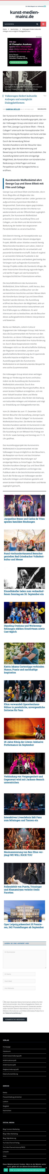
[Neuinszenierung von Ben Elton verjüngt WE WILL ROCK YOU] (24, 839)
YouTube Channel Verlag (11, 1143)
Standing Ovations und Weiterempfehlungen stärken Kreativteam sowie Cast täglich (24, 628)
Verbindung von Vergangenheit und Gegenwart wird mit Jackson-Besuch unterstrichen (24, 779)
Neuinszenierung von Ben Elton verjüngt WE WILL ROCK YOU (23, 853)
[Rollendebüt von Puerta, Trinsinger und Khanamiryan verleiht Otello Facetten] (24, 873)
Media (5, 1093)
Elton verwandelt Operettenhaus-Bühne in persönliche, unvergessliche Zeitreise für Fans (24, 707)
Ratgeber (6, 1106)
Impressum (7, 1051)
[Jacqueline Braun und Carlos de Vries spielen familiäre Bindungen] (24, 505)
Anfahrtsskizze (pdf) (9, 1060)
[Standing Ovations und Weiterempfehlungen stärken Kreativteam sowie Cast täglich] (24, 613)
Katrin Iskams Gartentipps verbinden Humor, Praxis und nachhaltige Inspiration (24, 669)
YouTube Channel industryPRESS (14, 1147)
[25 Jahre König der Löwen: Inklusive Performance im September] (24, 729)
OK (6, 1170)
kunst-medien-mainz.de (24, 14)
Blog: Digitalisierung (9, 1138)
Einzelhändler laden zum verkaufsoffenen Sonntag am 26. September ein (24, 593)
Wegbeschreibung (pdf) (11, 1069)
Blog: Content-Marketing (11, 1129)
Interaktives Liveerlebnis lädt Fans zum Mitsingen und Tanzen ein (23, 819)
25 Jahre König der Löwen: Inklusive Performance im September (23, 743)
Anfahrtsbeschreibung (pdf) (12, 1056)
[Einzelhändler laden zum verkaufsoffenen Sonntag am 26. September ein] (24, 578)
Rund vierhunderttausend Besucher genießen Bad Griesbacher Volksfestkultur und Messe (24, 556)
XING (4, 1156)
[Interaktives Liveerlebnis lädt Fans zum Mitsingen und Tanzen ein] (24, 804)
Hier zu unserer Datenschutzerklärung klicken (27, 1170)
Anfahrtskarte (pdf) (9, 1065)
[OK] (46, 1168)
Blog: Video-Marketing (10, 1134)
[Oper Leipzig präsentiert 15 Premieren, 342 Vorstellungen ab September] (24, 911)
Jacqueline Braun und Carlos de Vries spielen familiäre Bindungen (24, 520)
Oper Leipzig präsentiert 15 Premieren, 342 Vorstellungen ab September (24, 926)
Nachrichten (42, 109)
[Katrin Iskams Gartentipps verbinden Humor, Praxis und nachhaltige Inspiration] (24, 653)
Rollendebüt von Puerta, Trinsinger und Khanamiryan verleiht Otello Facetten (23, 889)
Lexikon (5, 1101)
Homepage (6, 1047)
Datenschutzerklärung (13, 1013)
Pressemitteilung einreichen (12, 1097)
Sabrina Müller (13, 109)
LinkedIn (6, 1152)
